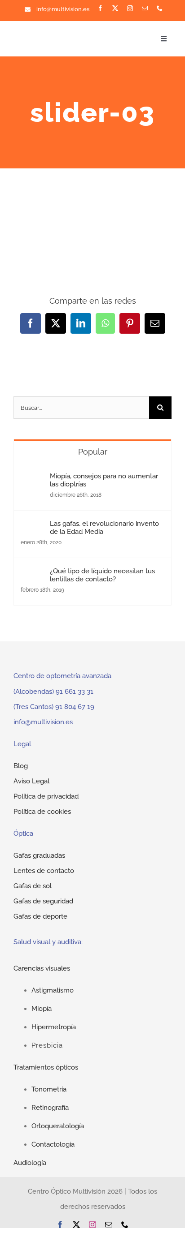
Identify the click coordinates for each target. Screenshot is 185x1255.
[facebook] (100, 8)
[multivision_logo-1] (49, 34)
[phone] (160, 8)
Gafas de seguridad (43, 901)
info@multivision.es (62, 9)
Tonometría (48, 1089)
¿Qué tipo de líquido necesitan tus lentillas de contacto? (102, 575)
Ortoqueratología (57, 1126)
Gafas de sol (32, 886)
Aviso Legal (31, 781)
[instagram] (130, 8)
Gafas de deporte (40, 916)
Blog (20, 766)
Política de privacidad (46, 796)
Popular (92, 451)
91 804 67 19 (74, 707)
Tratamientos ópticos (45, 1067)
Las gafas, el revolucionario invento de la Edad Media (104, 528)
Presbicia (47, 1045)
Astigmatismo (52, 990)
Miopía (41, 1009)
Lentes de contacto (43, 871)
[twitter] (115, 8)
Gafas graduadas (39, 855)
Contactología (53, 1144)
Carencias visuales (41, 968)
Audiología (29, 1163)
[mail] (145, 8)
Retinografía (50, 1108)
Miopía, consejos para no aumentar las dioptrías (104, 480)
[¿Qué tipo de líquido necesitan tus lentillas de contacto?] (32, 575)
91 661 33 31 (74, 692)
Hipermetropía (53, 1027)
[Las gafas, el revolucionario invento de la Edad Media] (32, 527)
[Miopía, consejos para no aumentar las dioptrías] (32, 480)
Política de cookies (42, 812)
